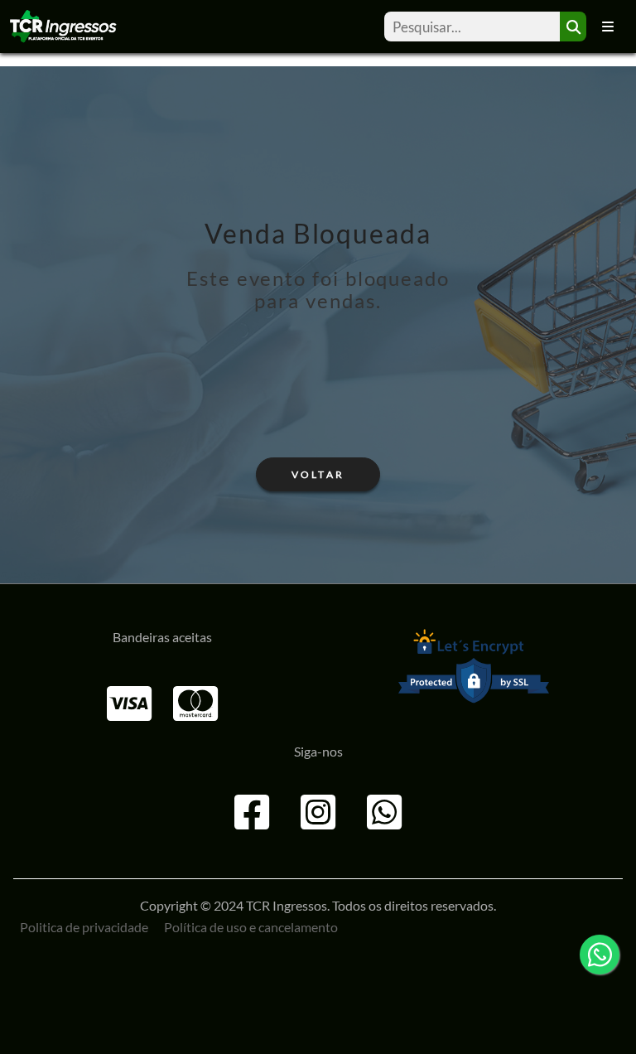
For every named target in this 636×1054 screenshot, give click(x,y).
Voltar (318, 474)
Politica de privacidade (84, 927)
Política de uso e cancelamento (251, 927)
